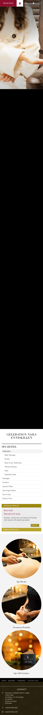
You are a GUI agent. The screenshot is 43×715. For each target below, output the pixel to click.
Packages (5, 478)
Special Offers (7, 486)
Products (5, 482)
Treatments (6, 451)
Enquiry (35, 525)
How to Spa (6, 494)
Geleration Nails (10, 474)
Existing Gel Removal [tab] (11, 529)
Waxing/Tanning (11, 467)
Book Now (8, 3)
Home (4, 680)
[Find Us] (33, 3)
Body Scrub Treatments (13, 463)
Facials (7, 459)
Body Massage (10, 455)
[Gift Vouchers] (20, 3)
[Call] (26, 3)
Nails (6, 471)
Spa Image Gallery (9, 490)
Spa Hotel (11, 680)
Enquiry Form (7, 498)
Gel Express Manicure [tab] (11, 506)
